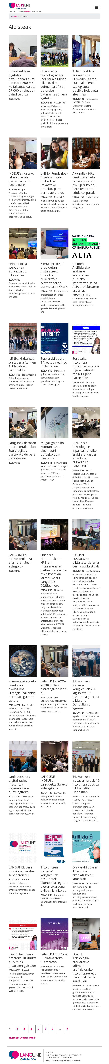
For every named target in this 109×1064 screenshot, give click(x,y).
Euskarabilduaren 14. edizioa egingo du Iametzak (54, 362)
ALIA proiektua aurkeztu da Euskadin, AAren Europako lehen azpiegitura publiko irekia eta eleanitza (85, 82)
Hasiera (14, 16)
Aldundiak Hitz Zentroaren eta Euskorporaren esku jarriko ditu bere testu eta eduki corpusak (84, 183)
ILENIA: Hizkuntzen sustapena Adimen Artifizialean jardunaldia (22, 364)
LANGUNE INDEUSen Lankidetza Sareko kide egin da (54, 782)
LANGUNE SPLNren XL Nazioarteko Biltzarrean (54, 958)
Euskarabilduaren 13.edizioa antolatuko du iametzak (85, 873)
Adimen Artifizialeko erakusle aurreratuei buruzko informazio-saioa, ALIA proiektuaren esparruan (85, 277)
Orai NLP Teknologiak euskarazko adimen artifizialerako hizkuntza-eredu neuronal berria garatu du (84, 967)
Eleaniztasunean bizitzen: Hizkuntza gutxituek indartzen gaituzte (23, 960)
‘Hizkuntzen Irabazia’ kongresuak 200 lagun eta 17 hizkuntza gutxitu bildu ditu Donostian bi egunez (85, 694)
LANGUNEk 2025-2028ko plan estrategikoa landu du (54, 687)
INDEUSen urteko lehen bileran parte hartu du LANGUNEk (21, 179)
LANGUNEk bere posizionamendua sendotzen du (22, 871)
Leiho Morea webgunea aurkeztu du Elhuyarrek (18, 269)
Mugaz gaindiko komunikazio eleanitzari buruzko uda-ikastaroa (52, 450)
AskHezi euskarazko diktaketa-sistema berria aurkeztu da (86, 560)
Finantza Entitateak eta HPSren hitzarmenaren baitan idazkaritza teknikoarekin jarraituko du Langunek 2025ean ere (54, 570)
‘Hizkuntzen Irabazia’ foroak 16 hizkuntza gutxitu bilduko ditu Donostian (85, 784)
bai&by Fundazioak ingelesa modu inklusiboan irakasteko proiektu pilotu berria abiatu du (54, 183)
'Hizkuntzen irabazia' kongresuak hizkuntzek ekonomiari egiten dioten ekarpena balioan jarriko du (54, 878)
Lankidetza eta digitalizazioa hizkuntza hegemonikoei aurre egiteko (19, 784)
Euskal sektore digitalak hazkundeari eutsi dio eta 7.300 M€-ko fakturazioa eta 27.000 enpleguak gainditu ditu (22, 82)
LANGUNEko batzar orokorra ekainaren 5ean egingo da (20, 560)
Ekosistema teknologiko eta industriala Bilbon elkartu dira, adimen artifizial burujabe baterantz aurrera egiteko (54, 84)
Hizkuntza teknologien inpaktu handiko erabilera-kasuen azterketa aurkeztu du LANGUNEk (84, 454)
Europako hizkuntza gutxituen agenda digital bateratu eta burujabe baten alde (85, 368)
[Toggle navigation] (96, 7)
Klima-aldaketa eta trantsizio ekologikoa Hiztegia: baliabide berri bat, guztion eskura (22, 691)
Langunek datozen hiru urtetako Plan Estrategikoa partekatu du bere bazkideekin (22, 450)
